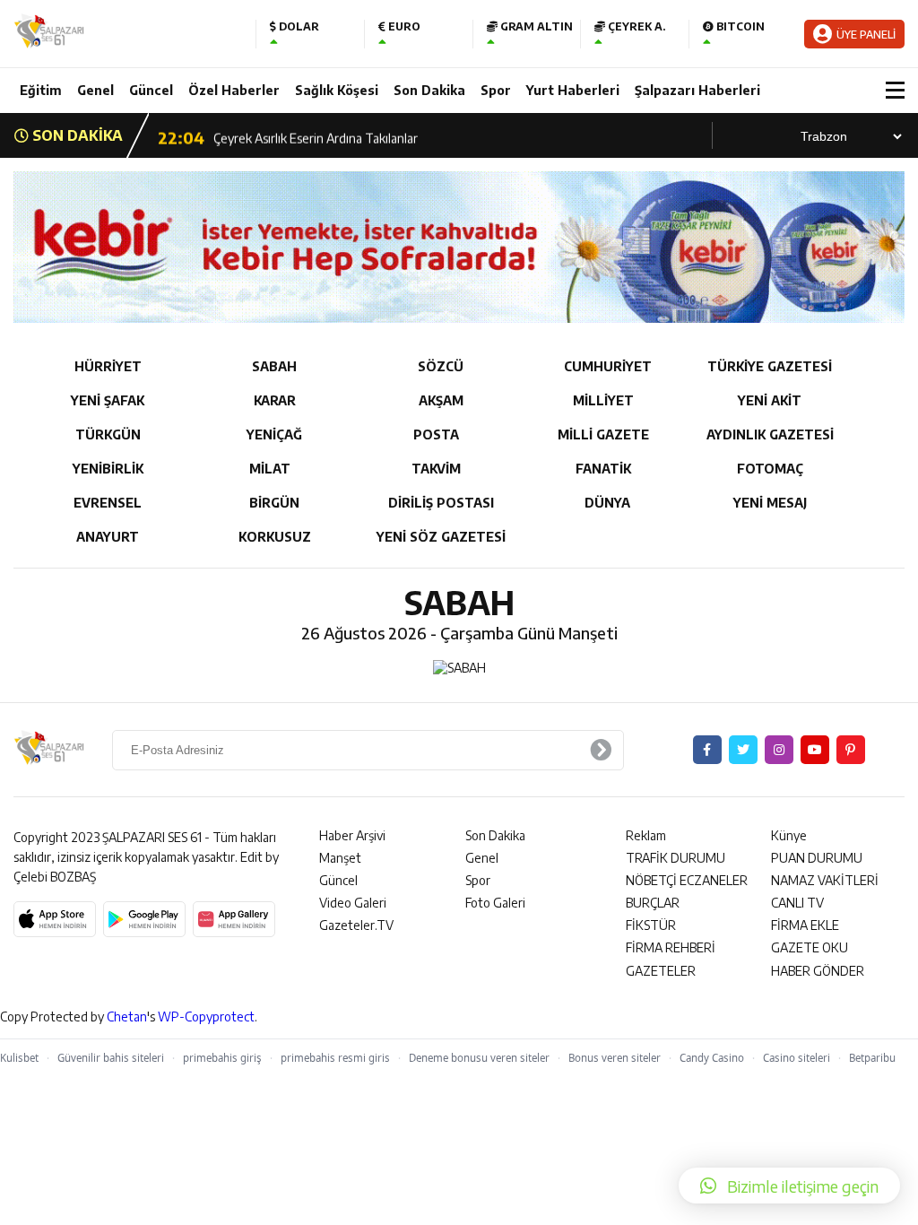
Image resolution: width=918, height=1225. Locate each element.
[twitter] (743, 749)
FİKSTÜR (651, 925)
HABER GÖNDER (817, 970)
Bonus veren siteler (614, 1057)
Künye (789, 835)
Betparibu (872, 1057)
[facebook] (707, 749)
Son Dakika (429, 90)
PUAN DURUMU (816, 857)
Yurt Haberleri (572, 90)
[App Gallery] (234, 919)
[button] (789, 1185)
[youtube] (815, 749)
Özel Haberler (234, 90)
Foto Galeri (495, 902)
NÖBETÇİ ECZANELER (687, 880)
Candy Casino (712, 1057)
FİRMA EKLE (805, 925)
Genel (95, 90)
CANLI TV (797, 902)
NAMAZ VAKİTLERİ (825, 880)
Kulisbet (19, 1057)
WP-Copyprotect (206, 1016)
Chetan (127, 1016)
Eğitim (41, 90)
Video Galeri (352, 902)
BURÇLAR (653, 902)
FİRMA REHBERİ (670, 947)
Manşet (340, 857)
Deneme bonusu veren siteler (479, 1057)
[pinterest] (850, 749)
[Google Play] (144, 919)
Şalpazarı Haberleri (697, 90)
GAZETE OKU (809, 947)
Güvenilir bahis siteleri (110, 1057)
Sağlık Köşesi (336, 90)
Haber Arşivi (352, 835)
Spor (496, 90)
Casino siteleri (796, 1057)
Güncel (151, 90)
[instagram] (779, 749)
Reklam (646, 835)
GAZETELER (661, 970)
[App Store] (54, 919)
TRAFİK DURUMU (675, 857)
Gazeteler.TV (356, 925)
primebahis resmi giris (335, 1057)
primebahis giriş (222, 1057)
